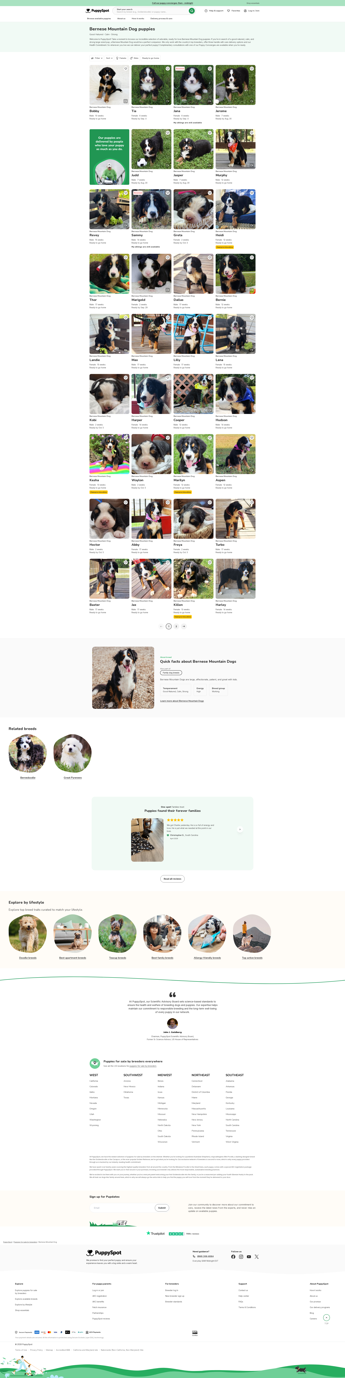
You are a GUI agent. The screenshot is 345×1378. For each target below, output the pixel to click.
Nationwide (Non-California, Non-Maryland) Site (122, 1350)
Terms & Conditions (247, 1307)
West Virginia (232, 1141)
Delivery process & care (161, 18)
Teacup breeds (117, 957)
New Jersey (197, 1119)
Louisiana (230, 1108)
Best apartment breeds (72, 957)
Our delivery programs (320, 1307)
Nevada (93, 1103)
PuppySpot (7, 1242)
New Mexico (129, 1086)
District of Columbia (201, 1092)
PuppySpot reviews (101, 1318)
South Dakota (164, 1136)
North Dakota (164, 1125)
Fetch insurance (99, 1307)
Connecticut (197, 1081)
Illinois (160, 1081)
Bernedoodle (27, 777)
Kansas (161, 1097)
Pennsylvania (198, 1130)
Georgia (229, 1097)
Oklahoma (128, 1092)
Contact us (243, 1290)
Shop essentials (22, 1310)
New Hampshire (199, 1114)
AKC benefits (98, 1301)
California (93, 1081)
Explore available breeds (26, 1299)
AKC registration (99, 1296)
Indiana (161, 1086)
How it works (138, 18)
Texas (126, 1097)
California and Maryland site (85, 1350)
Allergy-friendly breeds (207, 957)
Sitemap (49, 1350)
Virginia (229, 1136)
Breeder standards (173, 1301)
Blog (312, 1313)
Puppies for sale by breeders (25, 1242)
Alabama (230, 1081)
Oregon (92, 1108)
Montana (93, 1097)
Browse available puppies (99, 18)
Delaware (196, 1086)
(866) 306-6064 (205, 1256)
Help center (244, 1296)
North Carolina (232, 1119)
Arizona (127, 1081)
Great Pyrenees (73, 777)
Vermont (196, 1141)
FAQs (241, 1301)
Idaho (92, 1092)
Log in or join (98, 1290)
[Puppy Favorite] (126, 69)
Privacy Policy (36, 1350)
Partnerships (98, 1313)
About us (121, 18)
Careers (313, 1318)
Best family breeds (162, 957)
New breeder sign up (174, 1296)
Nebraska (162, 1119)
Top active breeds (252, 957)
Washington (95, 1119)
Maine (194, 1097)
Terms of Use (21, 1350)
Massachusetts (199, 1108)
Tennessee (231, 1130)
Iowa (160, 1092)
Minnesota (163, 1108)
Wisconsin (162, 1141)
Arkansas (230, 1086)
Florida (229, 1092)
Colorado (93, 1086)
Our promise (315, 1301)
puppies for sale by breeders (143, 1066)
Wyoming (94, 1125)
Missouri (161, 1114)
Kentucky (230, 1103)
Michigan (162, 1103)
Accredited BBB (63, 1350)
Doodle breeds (28, 957)
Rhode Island (198, 1136)
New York (196, 1125)
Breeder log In (171, 1290)
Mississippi (231, 1114)
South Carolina (232, 1125)
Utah (91, 1114)
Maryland (196, 1103)
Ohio (160, 1130)
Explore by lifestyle (23, 1304)
